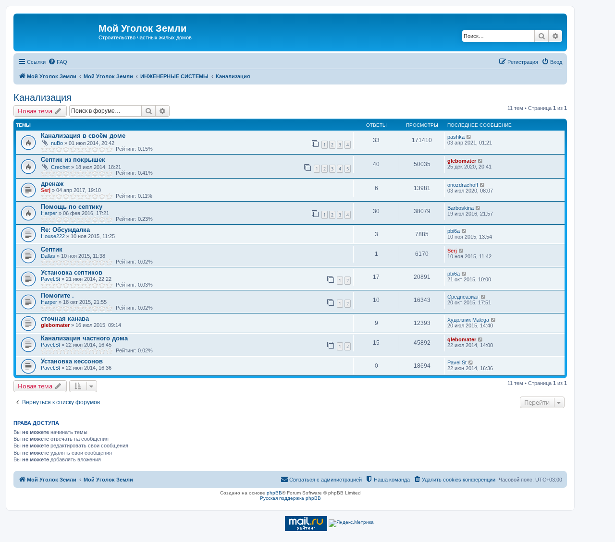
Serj (45, 190)
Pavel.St (50, 279)
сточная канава (65, 318)
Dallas (48, 256)
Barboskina (460, 208)
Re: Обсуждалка (65, 229)
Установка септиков (71, 272)
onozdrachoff (462, 185)
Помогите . (57, 295)
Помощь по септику (71, 206)
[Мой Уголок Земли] (57, 31)
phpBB (274, 492)
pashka (456, 137)
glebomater (461, 161)
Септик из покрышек (73, 159)
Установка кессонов (72, 361)
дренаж (52, 183)
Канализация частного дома (84, 338)
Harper (49, 213)
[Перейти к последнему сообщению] (469, 137)
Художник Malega (468, 320)
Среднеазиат (463, 297)
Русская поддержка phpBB (290, 498)
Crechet (60, 167)
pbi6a (453, 231)
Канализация (42, 97)
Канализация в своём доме (83, 135)
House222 (53, 236)
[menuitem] (57, 62)
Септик (51, 249)
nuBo (57, 143)
